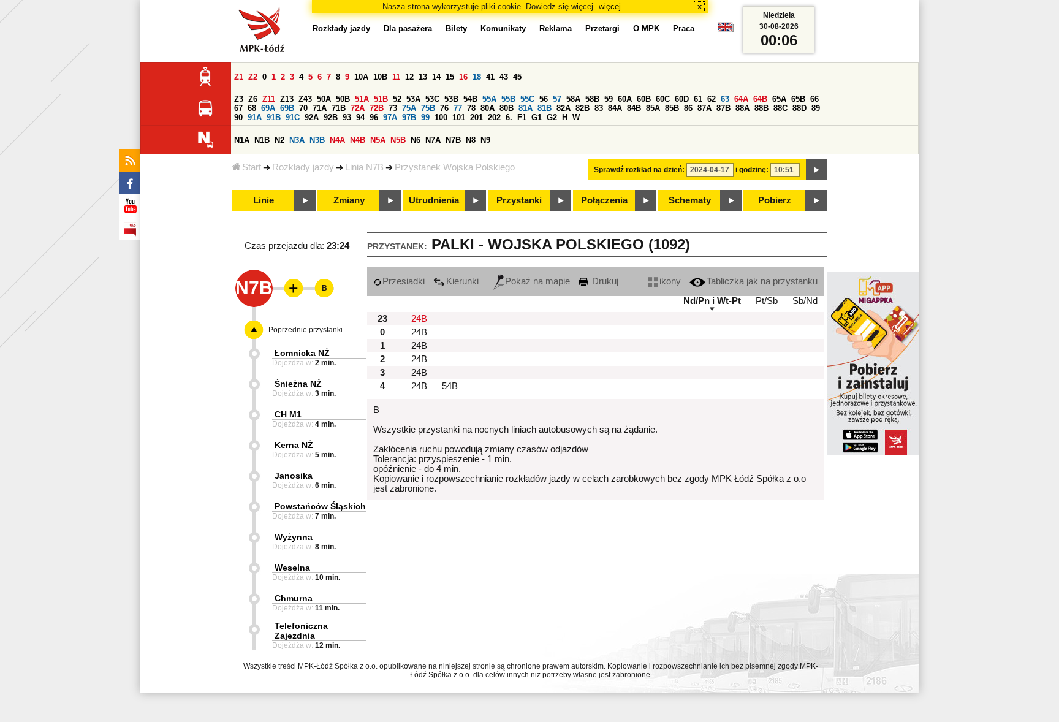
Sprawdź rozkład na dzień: (639, 169)
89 (815, 108)
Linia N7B (364, 167)
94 (360, 117)
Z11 (268, 99)
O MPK (646, 28)
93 (347, 117)
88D (799, 108)
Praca (683, 28)
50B (343, 99)
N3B (317, 140)
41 (490, 77)
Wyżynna (294, 537)
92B (331, 117)
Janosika (294, 476)
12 (409, 77)
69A (268, 108)
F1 (521, 117)
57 (557, 99)
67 (238, 108)
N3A (297, 140)
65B (798, 99)
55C (527, 99)
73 (393, 108)
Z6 (252, 99)
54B (470, 99)
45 (517, 77)
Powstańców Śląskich (320, 506)
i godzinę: (752, 169)
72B (377, 108)
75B (428, 108)
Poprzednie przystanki (305, 329)
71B (339, 108)
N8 (471, 140)
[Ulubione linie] (289, 288)
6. (509, 117)
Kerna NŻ (294, 445)
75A (409, 108)
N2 (279, 140)
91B (274, 117)
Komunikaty (503, 28)
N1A (241, 140)
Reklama (555, 28)
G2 (552, 117)
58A (573, 99)
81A (525, 108)
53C (432, 99)
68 (252, 108)
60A (625, 99)
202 (494, 117)
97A (390, 117)
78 (471, 108)
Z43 (305, 99)
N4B (357, 140)
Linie (263, 200)
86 (688, 108)
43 (503, 77)
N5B (398, 140)
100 (441, 117)
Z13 (287, 99)
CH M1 (288, 414)
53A (413, 99)
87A (704, 108)
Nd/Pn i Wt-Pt (712, 301)
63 (725, 99)
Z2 (252, 77)
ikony (670, 281)
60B (644, 99)
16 (463, 77)
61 (698, 99)
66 (814, 99)
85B (672, 108)
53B (451, 99)
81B (544, 108)
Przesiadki (403, 281)
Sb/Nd (805, 301)
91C (293, 117)
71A (320, 108)
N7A (433, 140)
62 (711, 99)
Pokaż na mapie (537, 281)
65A (779, 99)
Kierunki (462, 281)
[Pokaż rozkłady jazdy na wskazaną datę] (816, 169)
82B (582, 108)
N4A (337, 140)
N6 (415, 140)
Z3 (238, 99)
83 (598, 108)
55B (508, 99)
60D (682, 99)
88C (780, 108)
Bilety (456, 28)
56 (543, 99)
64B (760, 99)
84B (634, 108)
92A (312, 117)
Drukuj (604, 281)
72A (358, 108)
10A (361, 77)
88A (742, 108)
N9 (485, 140)
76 (444, 108)
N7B (453, 140)
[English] (726, 30)
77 (458, 108)
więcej (610, 6)
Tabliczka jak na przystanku (762, 281)
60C (663, 99)
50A (324, 99)
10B (380, 77)
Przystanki (519, 200)
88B (761, 108)
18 (477, 77)
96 (374, 117)
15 (450, 77)
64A (741, 99)
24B (419, 319)
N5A (377, 140)
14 (436, 77)
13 (423, 77)
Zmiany (349, 200)
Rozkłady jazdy (303, 167)
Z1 (238, 77)
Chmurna (294, 598)
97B (409, 117)
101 (458, 117)
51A (362, 99)
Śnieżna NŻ (298, 384)
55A (489, 99)
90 (238, 117)
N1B (262, 140)
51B (381, 99)
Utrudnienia (434, 200)
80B (506, 108)
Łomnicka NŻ (302, 353)
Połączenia (604, 200)
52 (397, 99)
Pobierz (774, 200)
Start (251, 167)
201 (476, 117)
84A (615, 108)
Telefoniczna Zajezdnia (301, 630)
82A (563, 108)
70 (303, 108)
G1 (536, 117)
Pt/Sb (767, 301)
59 (608, 99)
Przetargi (602, 28)
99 (425, 117)
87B (723, 108)
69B (287, 108)
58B (592, 99)
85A (653, 108)
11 (396, 77)
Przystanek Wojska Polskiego (455, 167)
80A (487, 108)
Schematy (690, 200)
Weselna (292, 567)
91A (255, 117)
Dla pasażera (408, 28)
